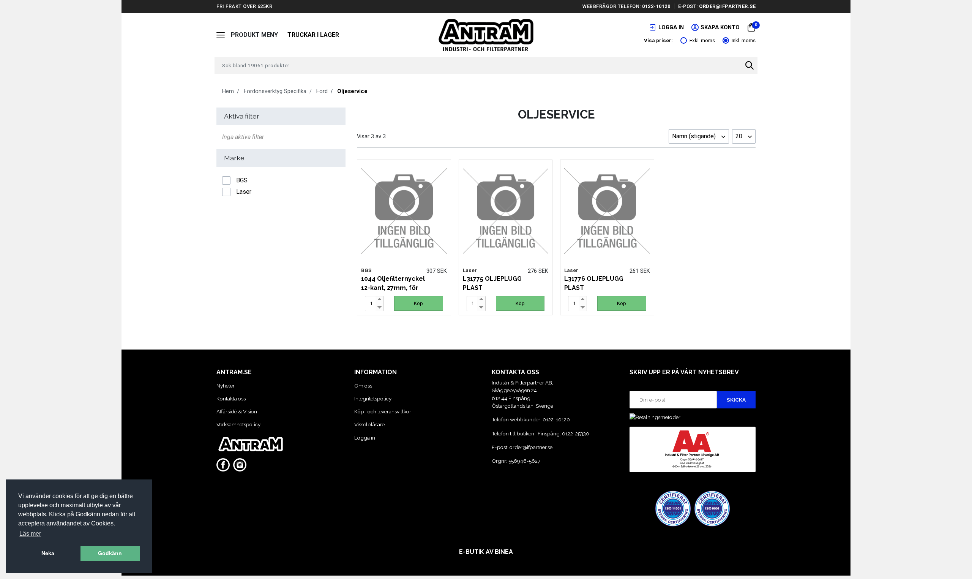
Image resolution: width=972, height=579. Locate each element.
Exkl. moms (702, 40)
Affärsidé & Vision (236, 411)
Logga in (364, 438)
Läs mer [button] (30, 533)
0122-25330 (575, 433)
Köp (418, 303)
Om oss (363, 386)
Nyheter (225, 386)
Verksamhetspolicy (238, 424)
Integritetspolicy (372, 398)
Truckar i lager (313, 34)
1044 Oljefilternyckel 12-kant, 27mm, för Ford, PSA (393, 288)
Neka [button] (47, 553)
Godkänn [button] (110, 553)
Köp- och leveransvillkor (382, 411)
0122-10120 (656, 6)
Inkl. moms (744, 40)
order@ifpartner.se (727, 6)
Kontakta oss (231, 398)
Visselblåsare (369, 424)
